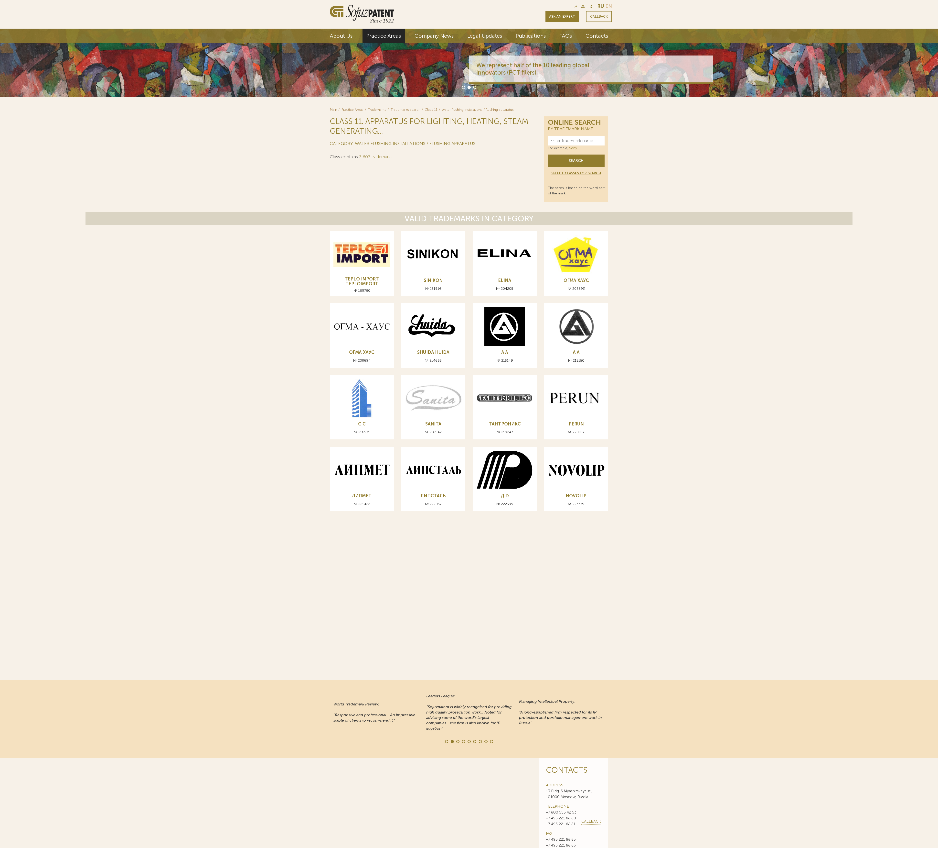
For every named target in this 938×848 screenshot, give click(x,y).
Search (576, 160)
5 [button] (469, 741)
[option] (469, 63)
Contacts (597, 36)
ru (600, 6)
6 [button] (474, 741)
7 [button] (480, 741)
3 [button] (474, 87)
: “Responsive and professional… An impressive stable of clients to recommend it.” (374, 712)
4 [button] (463, 741)
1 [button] (463, 87)
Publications (531, 36)
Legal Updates (484, 36)
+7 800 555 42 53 (561, 812)
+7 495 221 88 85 (561, 839)
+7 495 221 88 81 (561, 824)
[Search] (575, 6)
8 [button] (485, 741)
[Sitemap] (583, 6)
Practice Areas (383, 36)
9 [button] (491, 741)
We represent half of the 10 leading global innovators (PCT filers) (532, 69)
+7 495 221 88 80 (561, 818)
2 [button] (469, 87)
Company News (434, 36)
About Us (341, 36)
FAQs (565, 36)
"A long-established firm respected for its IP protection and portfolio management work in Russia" (560, 712)
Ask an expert (562, 16)
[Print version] (590, 6)
